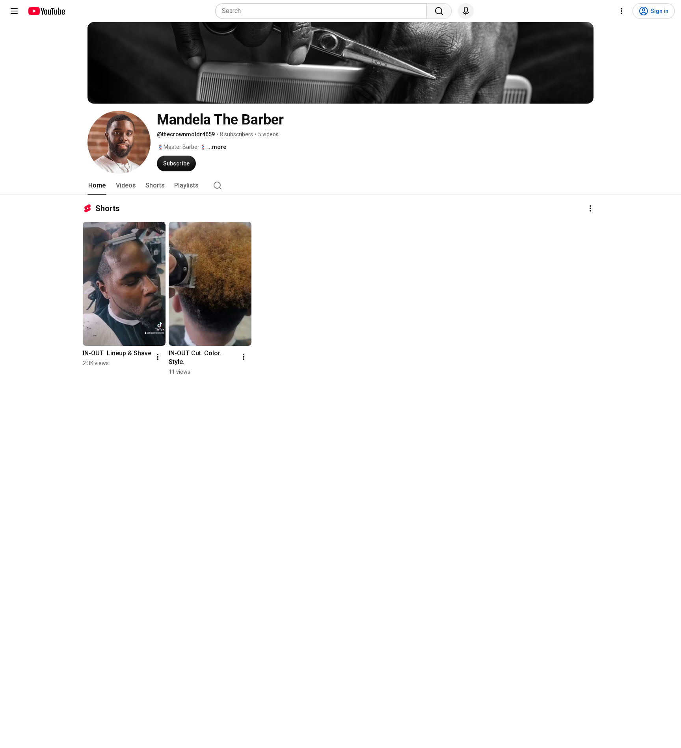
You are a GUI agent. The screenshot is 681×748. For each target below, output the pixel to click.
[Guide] (14, 11)
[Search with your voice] (466, 11)
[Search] (439, 11)
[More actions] (590, 208)
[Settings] (621, 11)
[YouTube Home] (46, 11)
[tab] (96, 185)
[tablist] (340, 185)
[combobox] (323, 11)
